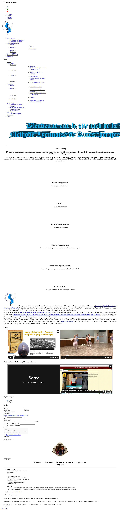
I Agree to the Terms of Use (13, 435)
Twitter (9, 15)
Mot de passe (7, 410)
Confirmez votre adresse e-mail (12, 425)
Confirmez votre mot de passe (11, 421)
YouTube (9, 17)
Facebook (9, 14)
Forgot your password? (22, 415)
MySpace (9, 18)
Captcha (6, 427)
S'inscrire (6, 436)
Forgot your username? (10, 415)
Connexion (6, 413)
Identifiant (6, 408)
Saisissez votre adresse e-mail (11, 423)
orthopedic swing (67, 321)
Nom (5, 416)
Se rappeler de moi (10, 412)
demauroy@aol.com (16, 491)
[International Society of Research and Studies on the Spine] (7, 34)
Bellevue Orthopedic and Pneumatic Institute (35, 312)
